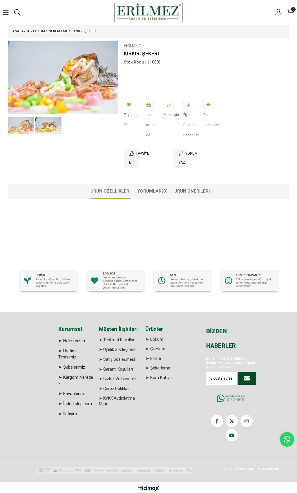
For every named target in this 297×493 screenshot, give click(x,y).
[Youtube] (232, 435)
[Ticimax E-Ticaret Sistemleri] (148, 489)
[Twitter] (232, 421)
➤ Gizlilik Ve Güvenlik (118, 378)
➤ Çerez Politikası (115, 388)
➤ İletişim (67, 413)
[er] (148, 280)
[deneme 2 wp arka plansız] (232, 398)
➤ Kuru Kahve (158, 377)
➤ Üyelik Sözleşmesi (117, 349)
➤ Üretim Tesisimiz (67, 354)
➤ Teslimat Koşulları (117, 340)
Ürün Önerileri (192, 191)
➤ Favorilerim (71, 393)
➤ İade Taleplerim (75, 403)
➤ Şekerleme (157, 368)
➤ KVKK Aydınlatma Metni (117, 401)
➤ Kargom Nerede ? (75, 380)
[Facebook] (217, 421)
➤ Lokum (154, 339)
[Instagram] (246, 421)
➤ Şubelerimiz (71, 367)
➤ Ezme (153, 358)
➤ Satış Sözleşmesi (117, 359)
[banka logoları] (115, 470)
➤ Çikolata (155, 348)
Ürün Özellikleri (110, 191)
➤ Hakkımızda (71, 340)
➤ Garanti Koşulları (116, 369)
